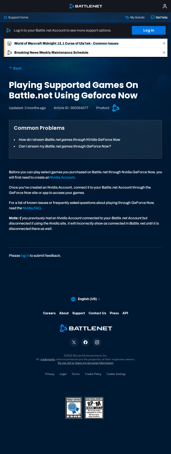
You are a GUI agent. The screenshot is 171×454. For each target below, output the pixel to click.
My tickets (137, 17)
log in (25, 255)
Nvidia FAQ (32, 208)
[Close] (164, 43)
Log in (148, 30)
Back (16, 68)
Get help (161, 17)
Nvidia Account (62, 177)
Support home (18, 17)
